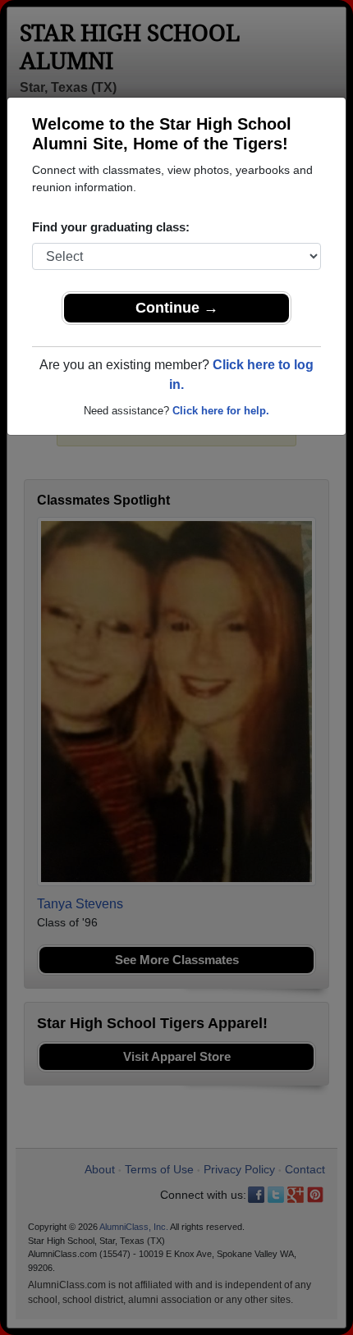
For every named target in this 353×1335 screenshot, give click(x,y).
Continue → (176, 307)
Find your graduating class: (111, 227)
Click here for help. (220, 411)
